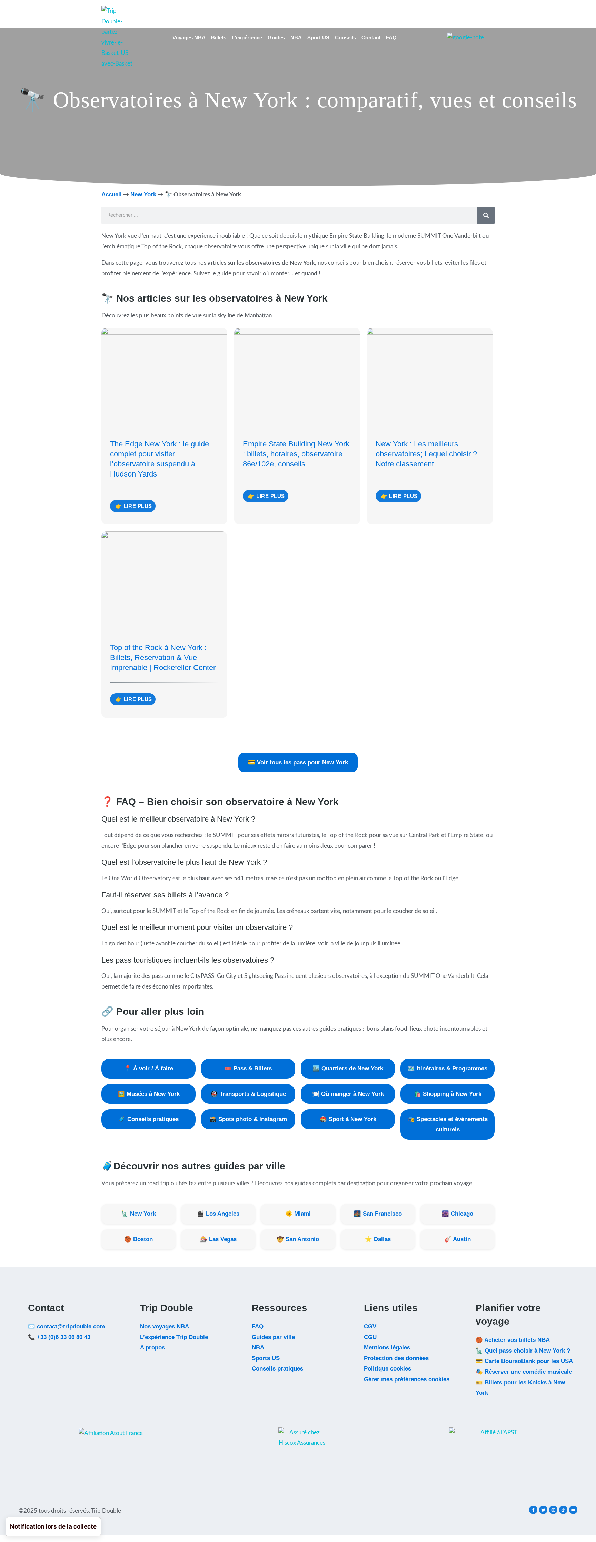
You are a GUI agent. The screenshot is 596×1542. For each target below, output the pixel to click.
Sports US (266, 1358)
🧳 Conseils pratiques (148, 1119)
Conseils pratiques (277, 1368)
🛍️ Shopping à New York (447, 1094)
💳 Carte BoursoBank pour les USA (524, 1361)
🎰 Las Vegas (218, 1239)
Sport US (318, 37)
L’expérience (247, 37)
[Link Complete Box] (164, 426)
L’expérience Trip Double (174, 1337)
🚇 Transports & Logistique (248, 1094)
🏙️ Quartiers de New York (347, 1068)
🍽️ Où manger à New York (348, 1094)
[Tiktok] (563, 1510)
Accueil (111, 194)
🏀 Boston (138, 1239)
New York (143, 194)
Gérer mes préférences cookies (406, 1379)
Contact (370, 37)
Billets (218, 37)
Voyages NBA (189, 37)
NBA (296, 37)
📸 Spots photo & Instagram (248, 1119)
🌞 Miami (298, 1213)
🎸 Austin (457, 1239)
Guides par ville (273, 1337)
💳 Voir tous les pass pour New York (298, 762)
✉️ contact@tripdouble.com (66, 1326)
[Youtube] (573, 1510)
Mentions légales (387, 1347)
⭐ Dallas (378, 1239)
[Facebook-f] (533, 1510)
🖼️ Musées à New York (149, 1094)
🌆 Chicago (457, 1213)
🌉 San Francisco (378, 1213)
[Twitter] (543, 1510)
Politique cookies (387, 1368)
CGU (370, 1337)
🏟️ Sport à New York (348, 1119)
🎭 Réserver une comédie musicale (524, 1371)
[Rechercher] (486, 215)
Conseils (345, 37)
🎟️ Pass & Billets (248, 1068)
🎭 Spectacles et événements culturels (448, 1124)
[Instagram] (553, 1510)
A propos (152, 1347)
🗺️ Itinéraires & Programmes (447, 1068)
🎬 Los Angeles (218, 1213)
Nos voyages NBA (164, 1326)
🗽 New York (138, 1213)
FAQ (391, 37)
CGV (370, 1326)
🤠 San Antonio (298, 1239)
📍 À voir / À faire (148, 1068)
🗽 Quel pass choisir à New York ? (523, 1350)
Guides (276, 37)
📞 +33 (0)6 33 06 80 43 (59, 1337)
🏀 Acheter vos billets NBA (513, 1340)
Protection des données (396, 1358)
